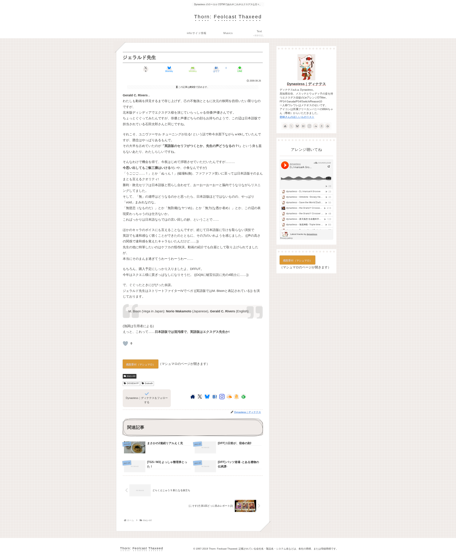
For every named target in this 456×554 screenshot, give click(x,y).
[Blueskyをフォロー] (207, 396)
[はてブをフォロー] (214, 396)
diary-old (131, 376)
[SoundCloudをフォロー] (229, 396)
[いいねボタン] (125, 343)
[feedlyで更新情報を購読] (243, 396)
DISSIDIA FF (133, 383)
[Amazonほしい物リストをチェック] (236, 396)
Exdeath (149, 383)
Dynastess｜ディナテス (306, 84)
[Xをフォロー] (200, 396)
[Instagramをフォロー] (222, 396)
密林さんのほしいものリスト (297, 117)
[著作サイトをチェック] (193, 396)
